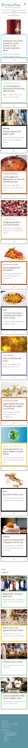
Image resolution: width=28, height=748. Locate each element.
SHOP (5, 737)
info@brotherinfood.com (6, 730)
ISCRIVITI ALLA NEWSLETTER (10, 733)
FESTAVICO (6, 739)
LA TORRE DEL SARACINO (9, 735)
